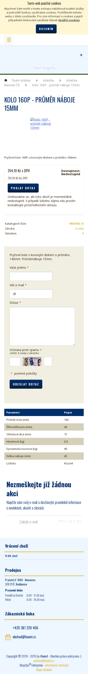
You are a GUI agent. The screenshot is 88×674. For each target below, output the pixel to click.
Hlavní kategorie (44, 68)
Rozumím (46, 29)
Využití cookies (69, 20)
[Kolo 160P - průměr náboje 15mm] (44, 131)
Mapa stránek (44, 669)
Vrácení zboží (16, 546)
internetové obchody (57, 665)
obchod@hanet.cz (24, 636)
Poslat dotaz (23, 188)
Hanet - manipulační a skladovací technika (9, 52)
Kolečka (48, 80)
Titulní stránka (21, 80)
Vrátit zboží (11, 556)
